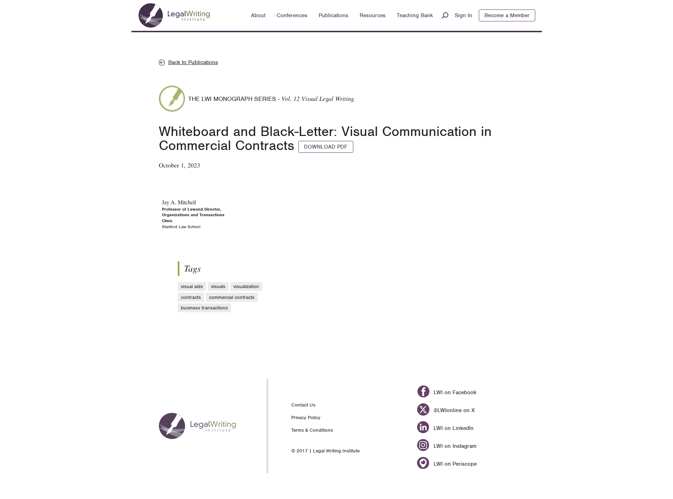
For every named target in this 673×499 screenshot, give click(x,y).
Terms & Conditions (312, 430)
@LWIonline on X (453, 410)
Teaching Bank (415, 15)
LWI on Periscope (454, 463)
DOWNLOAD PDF (325, 146)
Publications (333, 15)
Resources (373, 15)
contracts (191, 297)
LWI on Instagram (454, 446)
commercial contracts (231, 297)
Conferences (292, 15)
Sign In (463, 15)
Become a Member (507, 15)
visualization (246, 286)
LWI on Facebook (454, 392)
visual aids (192, 286)
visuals (218, 286)
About (258, 15)
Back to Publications (193, 62)
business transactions (204, 308)
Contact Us (303, 405)
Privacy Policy (305, 418)
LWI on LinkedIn (452, 428)
